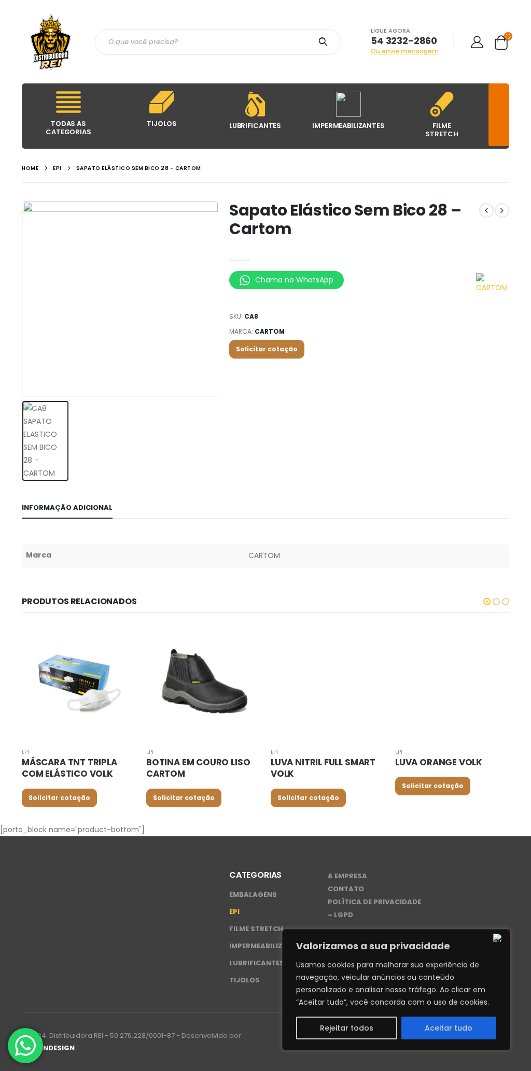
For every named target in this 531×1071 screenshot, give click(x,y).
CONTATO (346, 889)
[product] (79, 682)
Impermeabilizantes (267, 946)
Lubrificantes (256, 963)
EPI (25, 752)
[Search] (325, 42)
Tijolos (244, 980)
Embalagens (253, 894)
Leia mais (118, 642)
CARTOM (270, 331)
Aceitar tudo (448, 1028)
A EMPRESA (347, 876)
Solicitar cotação (267, 349)
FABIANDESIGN (48, 1048)
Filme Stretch (256, 929)
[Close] (499, 938)
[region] (396, 989)
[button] (487, 601)
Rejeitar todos (346, 1028)
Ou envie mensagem (405, 51)
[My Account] (476, 41)
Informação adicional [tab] (67, 507)
